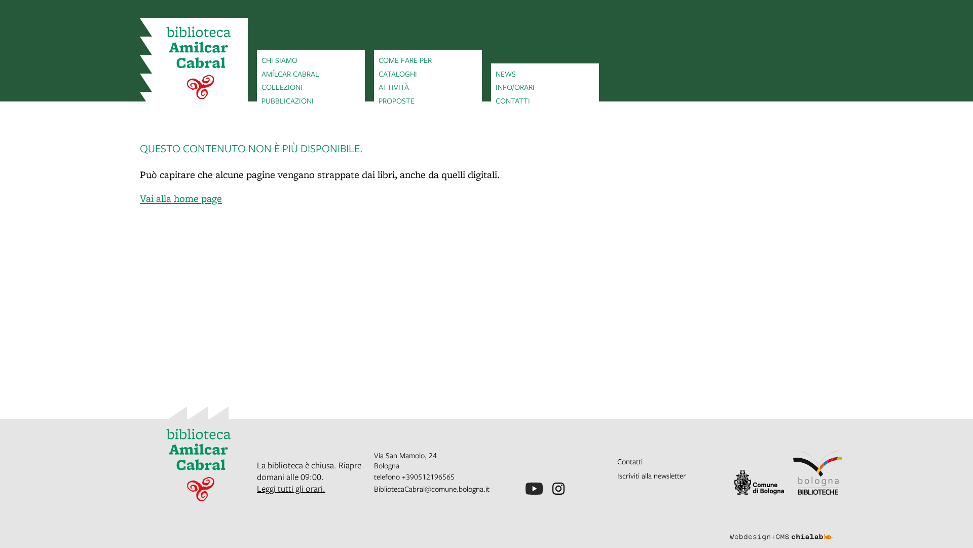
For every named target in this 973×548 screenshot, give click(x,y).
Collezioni (282, 87)
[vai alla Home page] (194, 64)
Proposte (397, 100)
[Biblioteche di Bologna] (818, 473)
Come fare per (405, 60)
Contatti (513, 100)
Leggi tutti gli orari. (291, 488)
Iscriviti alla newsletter (651, 475)
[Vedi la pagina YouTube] (534, 489)
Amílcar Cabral (290, 73)
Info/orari (515, 87)
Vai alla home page (181, 198)
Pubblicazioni (287, 100)
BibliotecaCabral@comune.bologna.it (432, 489)
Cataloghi (398, 73)
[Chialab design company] (781, 528)
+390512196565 (428, 476)
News (506, 73)
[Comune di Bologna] (759, 482)
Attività (394, 87)
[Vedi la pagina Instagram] (558, 489)
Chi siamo (279, 60)
